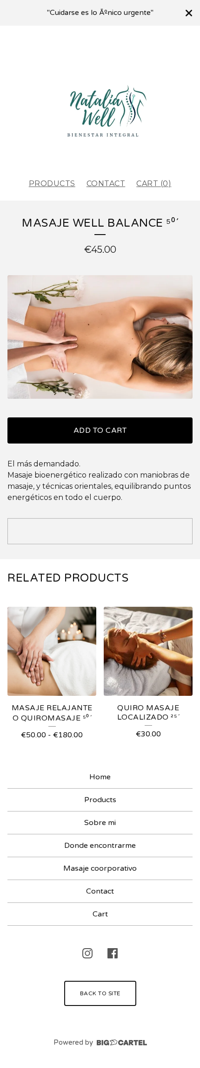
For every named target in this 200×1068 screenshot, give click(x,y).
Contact (106, 183)
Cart (100, 914)
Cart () (153, 183)
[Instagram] (87, 953)
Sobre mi (100, 822)
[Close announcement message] (188, 13)
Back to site (100, 993)
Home (100, 777)
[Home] (100, 98)
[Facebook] (112, 953)
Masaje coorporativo (100, 868)
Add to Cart (100, 430)
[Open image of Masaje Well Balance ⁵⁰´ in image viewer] (100, 337)
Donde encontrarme (100, 845)
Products (52, 183)
